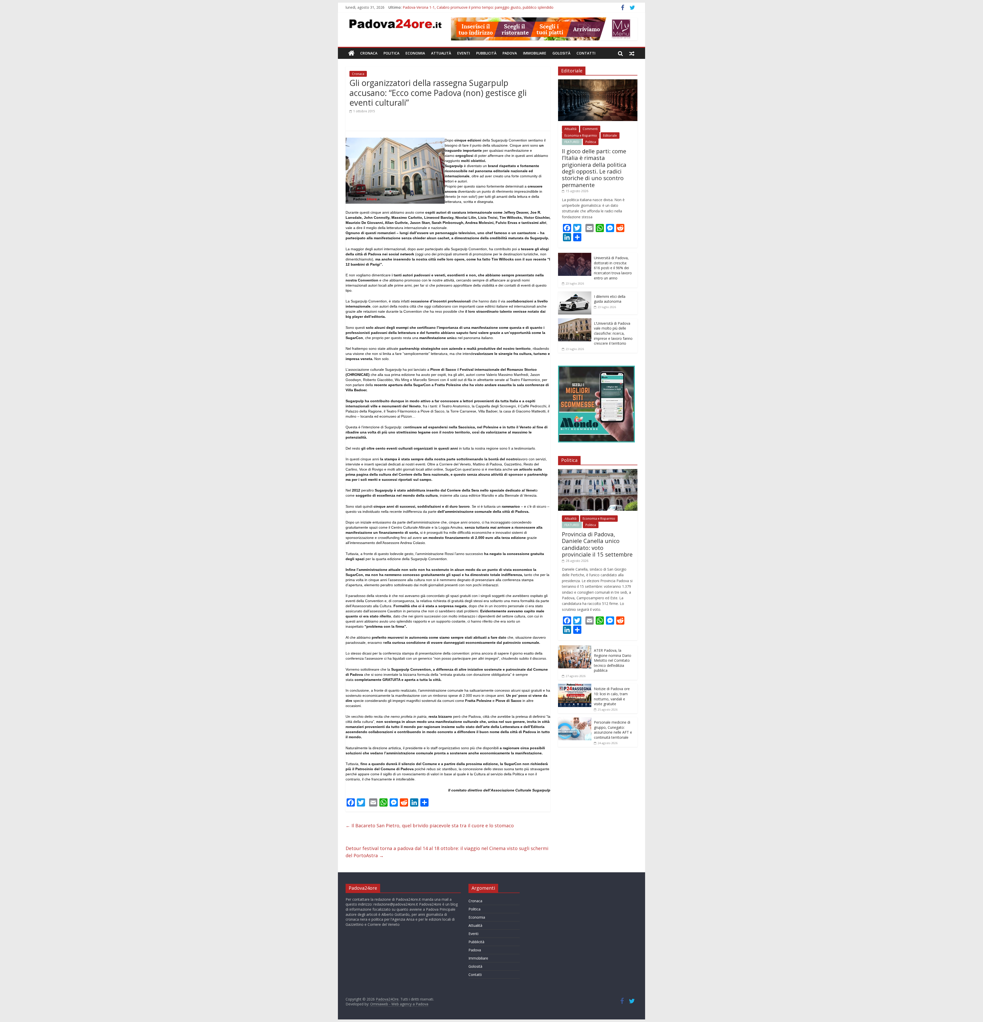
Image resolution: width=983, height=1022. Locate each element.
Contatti (585, 53)
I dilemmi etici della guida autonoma (609, 299)
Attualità (441, 53)
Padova (510, 53)
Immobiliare (534, 53)
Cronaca (368, 53)
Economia (415, 53)
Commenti (590, 129)
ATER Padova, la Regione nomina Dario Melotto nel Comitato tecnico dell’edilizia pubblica (612, 660)
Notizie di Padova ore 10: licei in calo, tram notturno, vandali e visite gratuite (612, 696)
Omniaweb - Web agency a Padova (399, 1004)
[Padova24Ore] (351, 53)
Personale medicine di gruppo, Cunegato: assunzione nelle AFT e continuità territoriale (613, 730)
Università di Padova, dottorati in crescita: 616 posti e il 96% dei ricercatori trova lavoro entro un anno (613, 267)
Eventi (463, 53)
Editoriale (610, 135)
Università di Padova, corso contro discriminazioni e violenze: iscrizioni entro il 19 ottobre (476, 7)
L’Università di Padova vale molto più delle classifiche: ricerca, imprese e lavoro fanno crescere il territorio (613, 333)
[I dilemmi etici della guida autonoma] (574, 294)
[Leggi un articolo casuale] (631, 53)
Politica (391, 53)
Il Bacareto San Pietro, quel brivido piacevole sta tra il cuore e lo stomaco (430, 825)
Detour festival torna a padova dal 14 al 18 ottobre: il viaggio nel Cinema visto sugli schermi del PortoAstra (447, 852)
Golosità (561, 53)
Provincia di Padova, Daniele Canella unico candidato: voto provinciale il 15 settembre (597, 544)
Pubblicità (486, 53)
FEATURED (571, 142)
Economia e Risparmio (580, 135)
